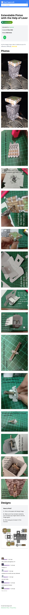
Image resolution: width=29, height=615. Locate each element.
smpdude (11, 27)
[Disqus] (14, 574)
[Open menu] (27, 2)
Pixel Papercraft (9, 2)
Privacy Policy (13, 607)
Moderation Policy (5, 607)
